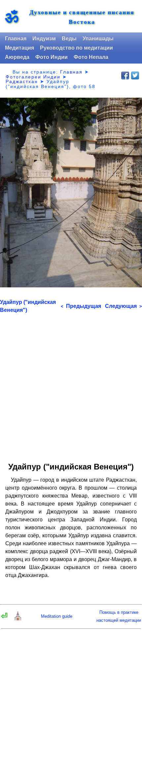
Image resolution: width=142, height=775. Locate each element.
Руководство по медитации (76, 48)
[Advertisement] (71, 385)
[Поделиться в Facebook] (125, 75)
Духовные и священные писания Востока (81, 17)
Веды (69, 38)
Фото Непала (91, 57)
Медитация (19, 48)
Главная (15, 38)
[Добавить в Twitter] (135, 75)
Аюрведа (17, 57)
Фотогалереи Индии (33, 76)
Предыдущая (81, 306)
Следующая (123, 306)
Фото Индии (51, 57)
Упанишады (98, 38)
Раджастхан (22, 81)
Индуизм (44, 38)
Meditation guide (56, 616)
